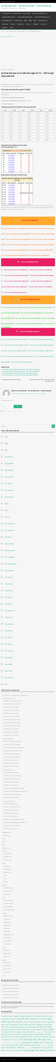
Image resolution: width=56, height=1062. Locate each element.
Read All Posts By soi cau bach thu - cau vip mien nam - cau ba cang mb (28, 393)
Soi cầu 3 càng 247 (43, 1045)
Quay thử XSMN (8, 664)
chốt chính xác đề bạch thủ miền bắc (12, 719)
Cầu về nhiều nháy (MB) (10, 564)
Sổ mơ (11, 27)
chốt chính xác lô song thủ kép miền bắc (12, 750)
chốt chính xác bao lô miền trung (11, 772)
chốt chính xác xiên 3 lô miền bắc (11, 763)
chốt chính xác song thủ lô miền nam (12, 825)
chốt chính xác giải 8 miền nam (10, 813)
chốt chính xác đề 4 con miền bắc (11, 707)
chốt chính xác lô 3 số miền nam (10, 816)
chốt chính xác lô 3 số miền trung (11, 785)
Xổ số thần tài (8, 537)
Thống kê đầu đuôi (9, 570)
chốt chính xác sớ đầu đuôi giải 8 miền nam (13, 819)
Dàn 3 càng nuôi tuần (20, 1032)
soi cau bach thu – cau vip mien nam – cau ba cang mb (26, 6)
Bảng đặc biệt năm (20, 1027)
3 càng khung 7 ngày (9, 1016)
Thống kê (35, 24)
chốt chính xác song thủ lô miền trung (12, 794)
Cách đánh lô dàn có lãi (41, 1029)
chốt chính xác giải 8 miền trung (10, 782)
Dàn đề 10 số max (13, 1039)
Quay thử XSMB (8, 657)
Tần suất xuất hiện (9, 624)
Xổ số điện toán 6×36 (8, 888)
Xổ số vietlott (8, 483)
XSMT (34, 20)
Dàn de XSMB (36, 1034)
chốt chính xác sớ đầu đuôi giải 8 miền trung (13, 788)
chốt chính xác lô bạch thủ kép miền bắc (12, 741)
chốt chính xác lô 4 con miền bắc (11, 729)
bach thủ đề (39, 1019)
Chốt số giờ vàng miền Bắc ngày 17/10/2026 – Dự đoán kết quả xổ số (20, 373)
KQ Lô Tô (43, 24)
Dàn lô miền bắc (42, 1037)
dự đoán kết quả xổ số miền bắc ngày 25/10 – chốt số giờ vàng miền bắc (21, 371)
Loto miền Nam (8, 644)
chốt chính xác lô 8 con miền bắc (11, 735)
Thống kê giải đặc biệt (13, 1050)
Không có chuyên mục (33, 1042)
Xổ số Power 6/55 (9, 497)
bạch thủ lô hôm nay (28, 1022)
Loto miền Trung (9, 650)
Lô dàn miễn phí (20, 1045)
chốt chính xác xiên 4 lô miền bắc (11, 766)
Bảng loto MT (6, 950)
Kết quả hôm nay (42, 20)
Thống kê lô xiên (9, 584)
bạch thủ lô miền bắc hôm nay (26, 1024)
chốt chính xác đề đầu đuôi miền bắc (12, 722)
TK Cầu (28, 24)
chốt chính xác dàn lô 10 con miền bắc (12, 704)
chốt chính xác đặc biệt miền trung (11, 778)
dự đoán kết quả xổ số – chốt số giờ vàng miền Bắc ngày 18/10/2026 (20, 375)
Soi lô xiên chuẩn (27, 1047)
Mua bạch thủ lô (33, 1045)
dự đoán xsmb (19, 1042)
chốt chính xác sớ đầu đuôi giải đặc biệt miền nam (15, 822)
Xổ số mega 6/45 (9, 490)
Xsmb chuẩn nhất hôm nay (39, 13)
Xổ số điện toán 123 (9, 530)
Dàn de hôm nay (23, 1034)
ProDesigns (52, 1059)
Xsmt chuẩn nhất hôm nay (25, 17)
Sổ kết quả (5, 24)
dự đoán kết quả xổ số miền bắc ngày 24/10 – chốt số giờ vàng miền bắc (21, 369)
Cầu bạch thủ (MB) (9, 543)
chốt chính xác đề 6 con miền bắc (11, 710)
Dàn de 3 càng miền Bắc (39, 1032)
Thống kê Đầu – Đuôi (10, 610)
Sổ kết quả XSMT (9, 477)
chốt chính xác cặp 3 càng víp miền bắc (12, 700)
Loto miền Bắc (8, 637)
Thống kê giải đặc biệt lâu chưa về (38, 1050)
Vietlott (13, 24)
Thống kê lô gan (9, 577)
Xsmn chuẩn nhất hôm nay (42, 17)
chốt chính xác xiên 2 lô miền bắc (11, 760)
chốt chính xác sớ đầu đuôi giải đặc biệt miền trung (15, 791)
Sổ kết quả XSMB (9, 463)
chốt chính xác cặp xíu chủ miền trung (12, 775)
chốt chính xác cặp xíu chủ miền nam (12, 807)
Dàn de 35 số (11, 1034)
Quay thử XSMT (8, 671)
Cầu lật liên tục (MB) (10, 550)
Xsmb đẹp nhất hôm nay (8, 17)
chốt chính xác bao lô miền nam (10, 803)
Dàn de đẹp (19, 1037)
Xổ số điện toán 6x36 (10, 523)
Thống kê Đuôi (8, 604)
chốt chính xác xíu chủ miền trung (11, 797)
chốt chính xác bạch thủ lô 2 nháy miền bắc (13, 747)
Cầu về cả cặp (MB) (9, 557)
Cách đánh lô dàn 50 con (22, 1029)
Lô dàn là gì (8, 1045)
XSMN (30, 20)
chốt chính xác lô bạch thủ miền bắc (11, 744)
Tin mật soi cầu (18, 20)
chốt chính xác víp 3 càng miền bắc (11, 757)
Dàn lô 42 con (30, 1037)
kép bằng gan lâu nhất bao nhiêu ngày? (11, 379)
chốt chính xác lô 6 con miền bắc (11, 732)
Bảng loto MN (6, 953)
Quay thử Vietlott (9, 677)
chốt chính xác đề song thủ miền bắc (12, 725)
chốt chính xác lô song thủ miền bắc (11, 754)
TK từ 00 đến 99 (8, 630)
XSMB (25, 20)
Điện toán (20, 24)
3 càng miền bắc (24, 1016)
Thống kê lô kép (9, 590)
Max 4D (7, 510)
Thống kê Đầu (8, 597)
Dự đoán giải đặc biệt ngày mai (35, 1039)
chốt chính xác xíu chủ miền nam (11, 828)
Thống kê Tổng (8, 617)
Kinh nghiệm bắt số (7, 20)
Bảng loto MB (6, 956)
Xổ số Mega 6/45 (7, 869)
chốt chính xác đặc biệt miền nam (11, 810)
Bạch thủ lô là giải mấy (45, 1022)
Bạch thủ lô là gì (7, 1024)
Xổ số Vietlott (6, 866)
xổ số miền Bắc (13, 84)
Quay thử (4, 27)
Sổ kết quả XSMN (9, 470)
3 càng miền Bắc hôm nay (41, 1016)
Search (17, 406)
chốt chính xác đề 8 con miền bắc (11, 713)
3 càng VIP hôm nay (24, 1018)
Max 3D (7, 503)
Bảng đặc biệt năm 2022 (38, 1027)
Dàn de (32, 1032)
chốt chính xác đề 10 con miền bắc (11, 716)
